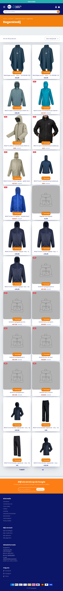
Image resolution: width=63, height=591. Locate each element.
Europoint (33, 588)
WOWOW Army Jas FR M (46, 379)
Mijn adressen (7, 535)
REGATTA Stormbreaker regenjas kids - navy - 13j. (17, 414)
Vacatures (6, 501)
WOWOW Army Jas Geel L (46, 344)
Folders (5, 509)
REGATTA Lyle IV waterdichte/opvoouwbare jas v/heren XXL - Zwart (46, 132)
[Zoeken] (58, 11)
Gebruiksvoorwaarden (9, 513)
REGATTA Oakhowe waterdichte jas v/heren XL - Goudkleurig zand (17, 132)
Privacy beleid (7, 521)
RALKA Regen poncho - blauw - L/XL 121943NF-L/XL (46, 62)
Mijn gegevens (7, 538)
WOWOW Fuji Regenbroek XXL (46, 273)
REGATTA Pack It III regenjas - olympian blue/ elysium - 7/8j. (17, 203)
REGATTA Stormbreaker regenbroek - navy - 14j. (17, 449)
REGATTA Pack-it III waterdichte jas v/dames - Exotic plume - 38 (46, 97)
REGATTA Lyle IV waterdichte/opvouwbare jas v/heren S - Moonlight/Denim (46, 168)
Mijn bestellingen (8, 530)
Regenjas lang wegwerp (46, 203)
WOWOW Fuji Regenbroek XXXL (17, 308)
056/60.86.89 (11, 555)
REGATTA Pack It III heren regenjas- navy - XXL (17, 273)
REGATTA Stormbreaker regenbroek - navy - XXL (46, 414)
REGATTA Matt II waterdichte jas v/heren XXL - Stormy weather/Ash (17, 97)
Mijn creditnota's (7, 533)
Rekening (56, 7)
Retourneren (6, 516)
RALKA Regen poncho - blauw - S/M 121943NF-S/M (17, 62)
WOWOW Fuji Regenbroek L (17, 379)
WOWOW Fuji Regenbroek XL (17, 344)
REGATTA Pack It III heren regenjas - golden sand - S (17, 168)
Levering (5, 511)
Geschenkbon (7, 518)
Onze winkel (6, 506)
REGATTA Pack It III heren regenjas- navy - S (46, 238)
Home (4, 19)
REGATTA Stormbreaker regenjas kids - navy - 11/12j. (46, 449)
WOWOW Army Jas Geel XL (46, 308)
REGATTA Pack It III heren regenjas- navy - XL (17, 238)
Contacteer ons (7, 504)
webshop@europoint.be (9, 559)
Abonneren (40, 489)
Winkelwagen (59, 7)
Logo (9, 7)
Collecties (11, 19)
